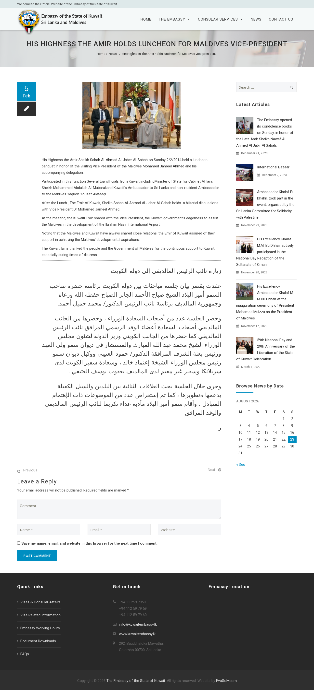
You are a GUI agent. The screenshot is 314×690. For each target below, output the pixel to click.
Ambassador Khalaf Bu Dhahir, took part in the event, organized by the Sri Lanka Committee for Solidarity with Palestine (265, 205)
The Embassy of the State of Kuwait (135, 680)
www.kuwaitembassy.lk (137, 634)
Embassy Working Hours (40, 628)
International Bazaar (273, 167)
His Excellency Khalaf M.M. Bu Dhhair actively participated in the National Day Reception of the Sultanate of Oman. (265, 252)
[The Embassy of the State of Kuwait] (60, 21)
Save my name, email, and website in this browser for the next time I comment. (89, 543)
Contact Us (281, 19)
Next (211, 470)
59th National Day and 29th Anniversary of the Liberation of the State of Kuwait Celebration (265, 349)
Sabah (95, 160)
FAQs (24, 654)
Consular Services (218, 19)
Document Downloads (38, 641)
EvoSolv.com (226, 680)
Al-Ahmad (109, 160)
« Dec (240, 464)
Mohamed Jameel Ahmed (163, 166)
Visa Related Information (40, 615)
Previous (30, 470)
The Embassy (172, 19)
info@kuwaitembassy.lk (138, 624)
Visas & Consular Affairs (40, 602)
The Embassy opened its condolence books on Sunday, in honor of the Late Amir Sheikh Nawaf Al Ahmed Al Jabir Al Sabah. (264, 133)
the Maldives (132, 166)
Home (146, 19)
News (256, 19)
